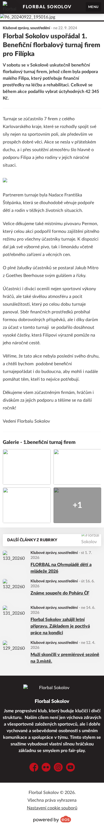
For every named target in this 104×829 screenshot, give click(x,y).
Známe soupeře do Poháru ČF (60, 593)
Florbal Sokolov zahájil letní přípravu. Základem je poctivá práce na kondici (60, 626)
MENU (93, 7)
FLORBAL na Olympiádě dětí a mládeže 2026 (61, 568)
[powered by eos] (52, 819)
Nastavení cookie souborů (52, 808)
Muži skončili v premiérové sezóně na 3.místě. (65, 657)
